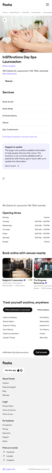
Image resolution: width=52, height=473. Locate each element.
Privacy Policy (8, 406)
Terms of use (8, 414)
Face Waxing (8, 329)
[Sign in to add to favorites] (29, 261)
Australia (25, 12)
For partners (7, 425)
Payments (6, 433)
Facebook (10, 452)
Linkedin (10, 456)
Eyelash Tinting (9, 338)
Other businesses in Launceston (17, 310)
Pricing (5, 429)
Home (5, 12)
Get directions (10, 74)
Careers (6, 383)
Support (6, 437)
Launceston (36, 12)
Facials (42, 334)
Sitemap (6, 395)
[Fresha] (7, 5)
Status (5, 441)
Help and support (9, 387)
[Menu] (47, 5)
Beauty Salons (8, 321)
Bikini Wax (44, 338)
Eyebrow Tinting (9, 325)
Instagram (10, 460)
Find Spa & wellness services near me (20, 137)
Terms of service (9, 410)
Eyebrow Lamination (11, 334)
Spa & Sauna (14, 12)
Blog (4, 391)
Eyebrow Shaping (10, 317)
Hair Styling (44, 317)
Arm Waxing (44, 329)
